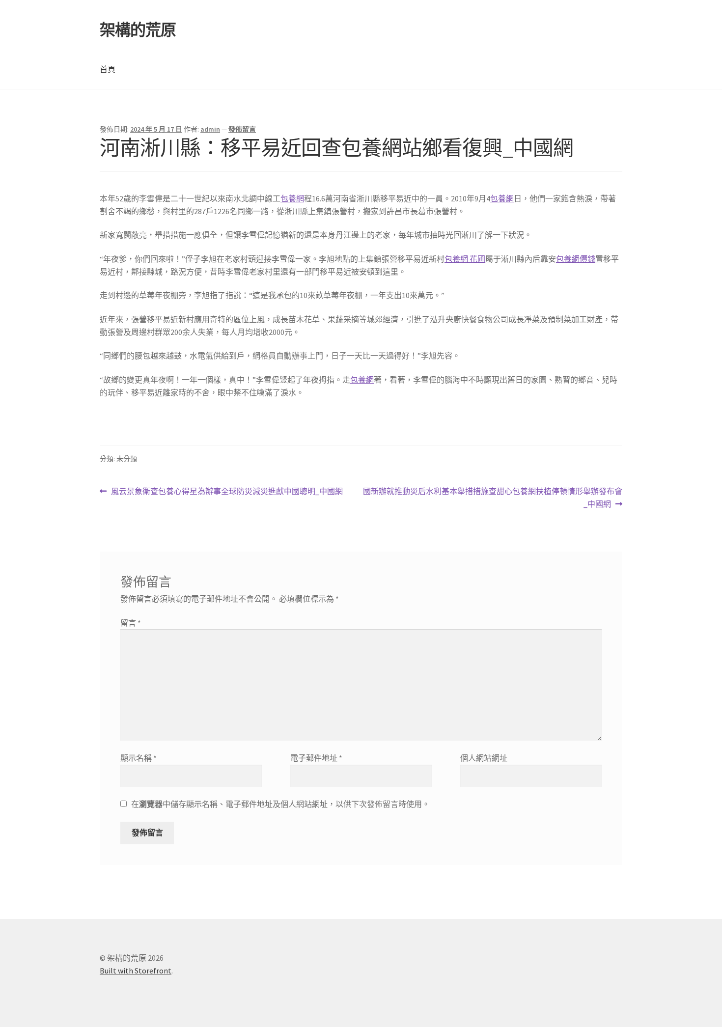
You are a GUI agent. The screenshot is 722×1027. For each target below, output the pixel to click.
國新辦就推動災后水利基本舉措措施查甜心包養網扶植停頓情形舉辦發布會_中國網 (492, 498)
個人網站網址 (483, 758)
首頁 (107, 69)
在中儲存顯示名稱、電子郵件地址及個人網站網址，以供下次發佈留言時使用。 (280, 804)
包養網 (292, 198)
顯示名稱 (138, 758)
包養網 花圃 (464, 259)
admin (210, 129)
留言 (130, 623)
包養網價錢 (575, 259)
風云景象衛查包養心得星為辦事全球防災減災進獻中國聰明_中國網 (227, 492)
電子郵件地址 (316, 758)
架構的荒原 (138, 30)
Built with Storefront (135, 970)
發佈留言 (242, 129)
